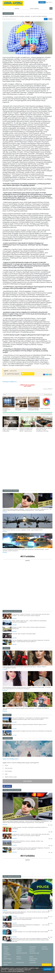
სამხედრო (7, 715)
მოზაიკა (6, 648)
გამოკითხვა (8, 738)
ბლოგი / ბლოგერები (34, 8)
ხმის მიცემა (27, 781)
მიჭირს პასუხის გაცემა (11, 776)
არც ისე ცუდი (8, 771)
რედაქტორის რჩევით (11, 491)
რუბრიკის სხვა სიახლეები (12, 611)
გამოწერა (42, 2)
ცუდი (6, 774)
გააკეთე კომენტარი (47, 388)
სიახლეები (17, 8)
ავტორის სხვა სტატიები (13, 373)
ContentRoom (46, 414)
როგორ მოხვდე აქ (48, 394)
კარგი (6, 765)
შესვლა (50, 2)
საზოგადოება (8, 13)
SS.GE (4, 394)
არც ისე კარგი (8, 768)
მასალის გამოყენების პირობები (46, 971)
